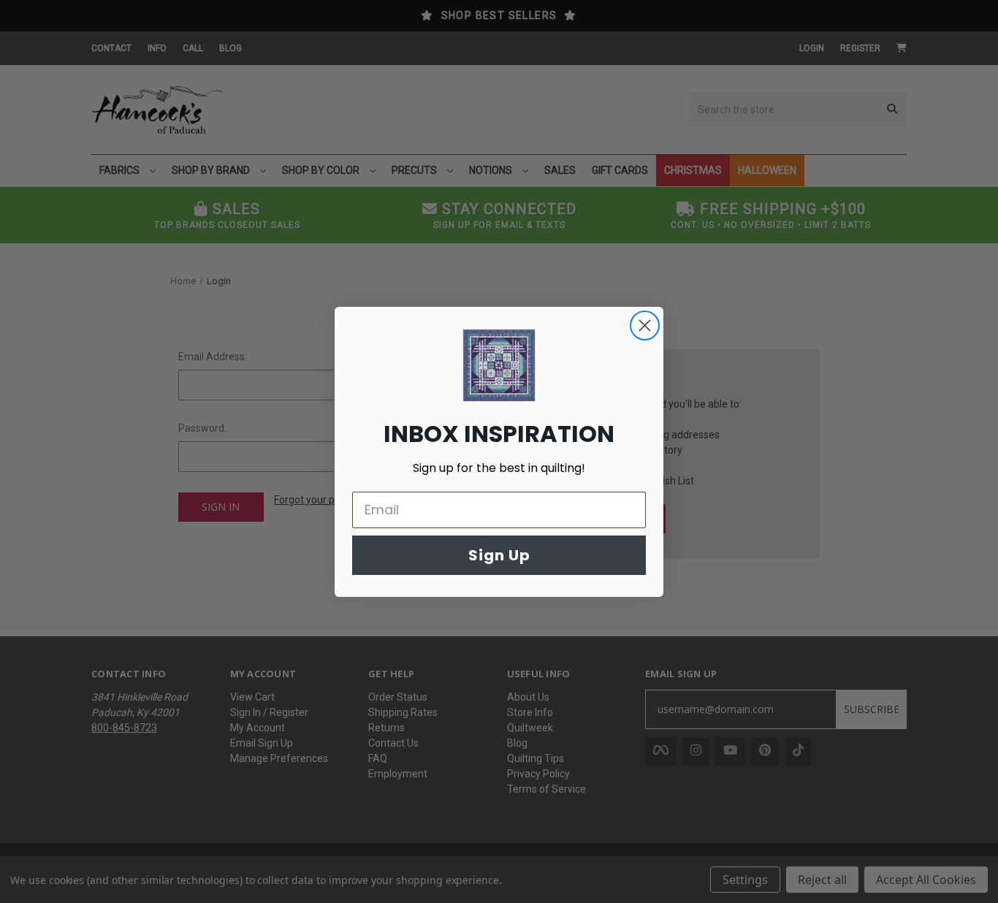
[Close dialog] (645, 325)
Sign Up (499, 555)
